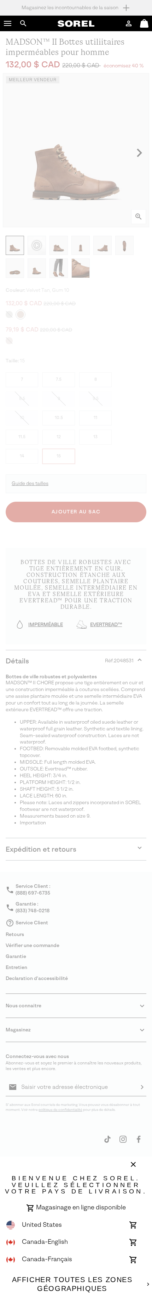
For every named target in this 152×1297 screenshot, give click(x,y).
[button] (8, 23)
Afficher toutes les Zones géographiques (72, 1284)
